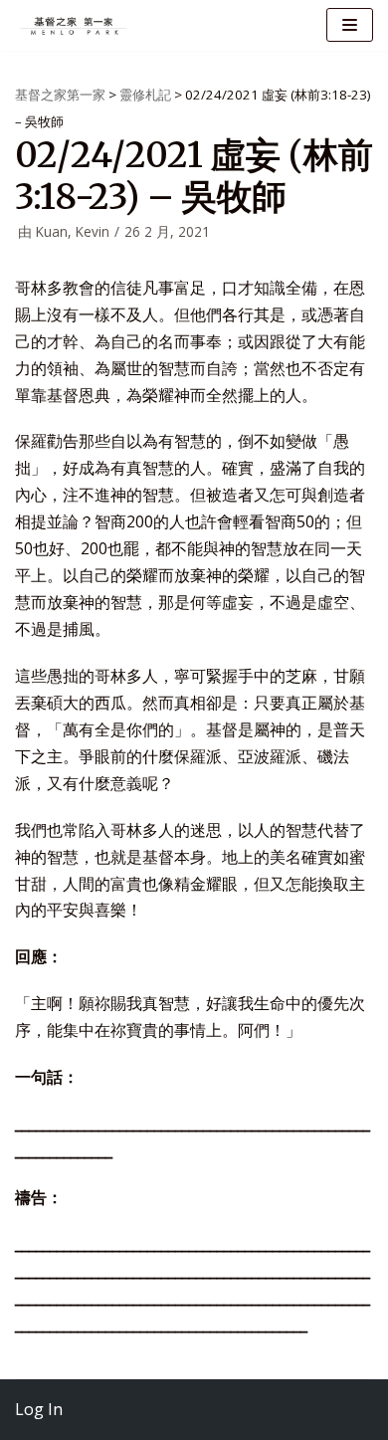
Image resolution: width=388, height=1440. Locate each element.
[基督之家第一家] (74, 25)
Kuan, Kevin (72, 231)
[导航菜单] (349, 25)
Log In (39, 1409)
